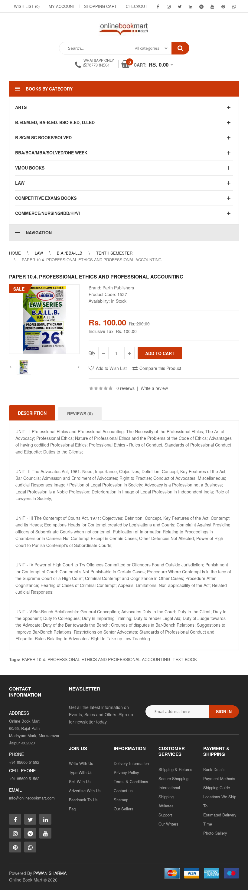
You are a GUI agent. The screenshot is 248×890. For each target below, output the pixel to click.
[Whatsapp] (30, 847)
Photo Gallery (215, 833)
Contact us (123, 790)
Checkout (136, 6)
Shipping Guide (216, 787)
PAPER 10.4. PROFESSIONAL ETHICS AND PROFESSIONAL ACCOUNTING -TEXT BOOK (109, 659)
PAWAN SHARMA (50, 873)
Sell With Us (80, 781)
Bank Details (214, 769)
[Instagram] (169, 6)
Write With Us (81, 763)
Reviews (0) (80, 413)
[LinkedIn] (190, 6)
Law (39, 253)
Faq (72, 809)
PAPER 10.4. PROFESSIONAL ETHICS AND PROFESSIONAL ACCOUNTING (92, 259)
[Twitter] (179, 6)
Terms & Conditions (131, 781)
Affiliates (166, 806)
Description (32, 413)
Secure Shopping (173, 778)
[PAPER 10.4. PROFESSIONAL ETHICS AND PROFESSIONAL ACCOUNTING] (44, 319)
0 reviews (125, 388)
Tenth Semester (114, 253)
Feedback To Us (83, 800)
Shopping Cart (100, 6)
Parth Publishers (118, 288)
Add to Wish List (111, 368)
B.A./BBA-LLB (69, 253)
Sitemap (121, 800)
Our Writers (168, 824)
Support (165, 815)
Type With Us (81, 772)
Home (15, 253)
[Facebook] (158, 6)
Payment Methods (219, 778)
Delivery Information (131, 763)
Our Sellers (123, 809)
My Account (62, 6)
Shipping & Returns (175, 769)
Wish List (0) (27, 6)
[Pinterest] (223, 6)
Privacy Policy (126, 772)
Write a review (154, 388)
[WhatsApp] (234, 6)
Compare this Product (160, 368)
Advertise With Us (85, 790)
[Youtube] (212, 6)
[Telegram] (201, 6)
